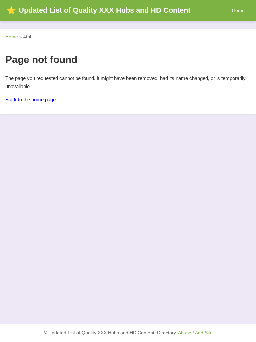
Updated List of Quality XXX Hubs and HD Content (98, 10)
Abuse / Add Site (195, 332)
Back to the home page (30, 99)
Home (238, 10)
